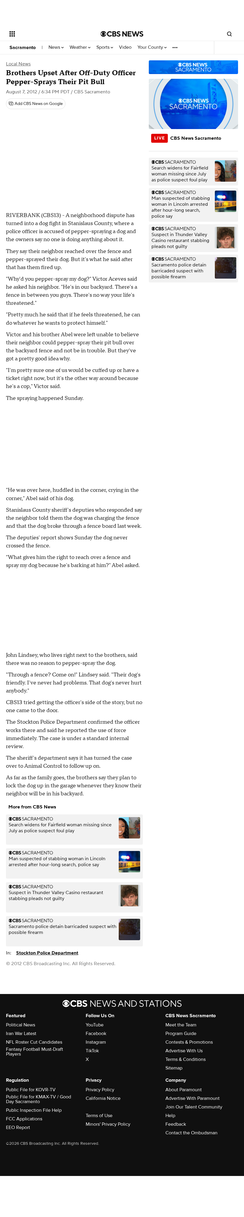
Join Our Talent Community (193, 1107)
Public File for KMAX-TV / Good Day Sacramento (38, 1099)
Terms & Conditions (185, 1059)
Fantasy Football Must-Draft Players (34, 1051)
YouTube (95, 1025)
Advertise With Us (184, 1050)
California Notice (103, 1098)
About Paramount (183, 1089)
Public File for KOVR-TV (31, 1089)
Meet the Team (180, 1025)
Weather (79, 47)
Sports (103, 47)
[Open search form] (229, 34)
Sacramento (23, 48)
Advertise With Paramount (192, 1098)
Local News (18, 64)
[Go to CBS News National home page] (122, 34)
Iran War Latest (21, 1033)
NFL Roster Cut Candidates (34, 1042)
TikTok (92, 1050)
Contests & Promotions (189, 1042)
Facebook (96, 1033)
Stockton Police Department (47, 953)
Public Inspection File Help (34, 1110)
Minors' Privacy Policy (108, 1124)
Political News (20, 1025)
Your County (150, 47)
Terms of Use (99, 1115)
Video (125, 47)
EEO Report (18, 1127)
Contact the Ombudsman (191, 1132)
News (55, 47)
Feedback (175, 1124)
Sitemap (173, 1068)
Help (170, 1115)
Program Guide (180, 1033)
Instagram (96, 1042)
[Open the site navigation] (47, 34)
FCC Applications (24, 1119)
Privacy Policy (100, 1089)
